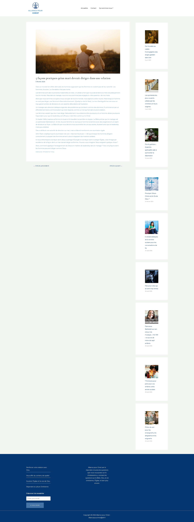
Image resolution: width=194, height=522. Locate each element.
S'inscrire (35, 505)
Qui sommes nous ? (106, 8)
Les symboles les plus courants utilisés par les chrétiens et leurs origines (151, 101)
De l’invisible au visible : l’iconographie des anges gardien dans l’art (151, 52)
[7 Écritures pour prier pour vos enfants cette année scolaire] (151, 377)
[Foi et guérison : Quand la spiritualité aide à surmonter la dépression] (151, 140)
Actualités (84, 8)
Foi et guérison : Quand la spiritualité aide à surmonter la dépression (151, 150)
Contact (93, 8)
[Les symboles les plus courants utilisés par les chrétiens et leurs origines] (151, 91)
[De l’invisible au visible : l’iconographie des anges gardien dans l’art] (151, 42)
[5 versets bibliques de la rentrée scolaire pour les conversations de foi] (151, 232)
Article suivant (116, 166)
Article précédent (41, 166)
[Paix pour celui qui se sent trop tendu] (151, 281)
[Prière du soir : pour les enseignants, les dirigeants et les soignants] (151, 423)
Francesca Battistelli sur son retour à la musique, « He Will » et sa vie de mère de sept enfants (151, 334)
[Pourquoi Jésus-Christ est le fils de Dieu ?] (151, 189)
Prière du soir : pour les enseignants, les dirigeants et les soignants (150, 432)
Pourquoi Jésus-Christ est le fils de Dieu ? (151, 196)
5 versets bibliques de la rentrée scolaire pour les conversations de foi (151, 242)
